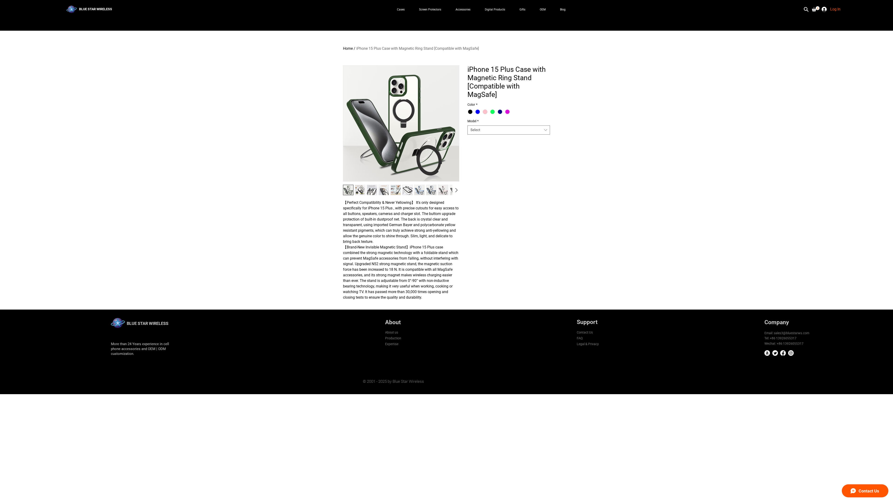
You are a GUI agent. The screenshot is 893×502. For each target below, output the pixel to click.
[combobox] (508, 130)
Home (348, 48)
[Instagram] (791, 353)
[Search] (806, 9)
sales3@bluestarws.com (791, 333)
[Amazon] (767, 353)
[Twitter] (775, 353)
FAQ (580, 338)
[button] (816, 8)
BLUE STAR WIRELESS (147, 323)
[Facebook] (783, 353)
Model (473, 121)
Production (393, 338)
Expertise (391, 344)
